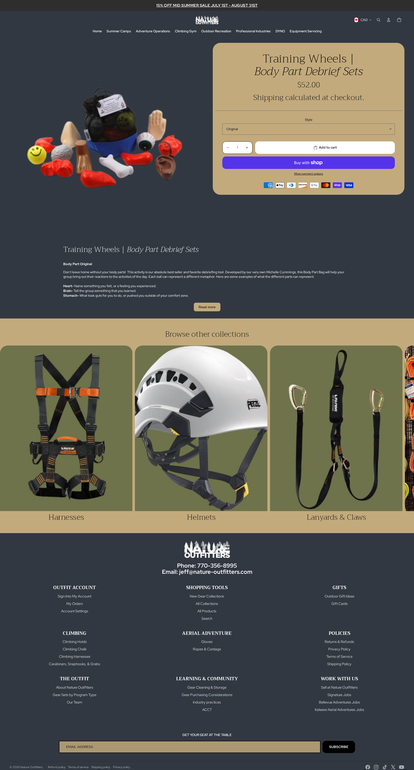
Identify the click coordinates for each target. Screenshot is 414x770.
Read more (207, 307)
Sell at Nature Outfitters (339, 687)
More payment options (308, 174)
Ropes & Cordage (207, 649)
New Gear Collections (207, 596)
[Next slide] (399, 433)
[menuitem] (97, 31)
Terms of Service (339, 656)
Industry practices (207, 702)
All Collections (207, 603)
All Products (206, 611)
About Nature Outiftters (74, 687)
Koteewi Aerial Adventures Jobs (339, 709)
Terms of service (78, 767)
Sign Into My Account (74, 596)
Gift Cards (339, 603)
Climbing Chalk (74, 649)
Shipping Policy (339, 664)
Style (308, 119)
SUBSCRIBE (338, 747)
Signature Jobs (339, 694)
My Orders (74, 603)
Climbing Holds (75, 641)
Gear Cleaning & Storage (206, 687)
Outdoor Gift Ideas (339, 596)
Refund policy (56, 767)
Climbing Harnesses (74, 656)
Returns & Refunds (339, 641)
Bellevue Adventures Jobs (339, 702)
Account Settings (74, 611)
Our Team (74, 702)
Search (206, 618)
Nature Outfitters (31, 767)
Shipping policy (100, 767)
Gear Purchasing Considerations (207, 694)
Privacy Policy (339, 649)
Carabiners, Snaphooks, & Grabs (74, 664)
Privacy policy (121, 767)
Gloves (207, 641)
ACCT (207, 709)
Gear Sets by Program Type (74, 694)
